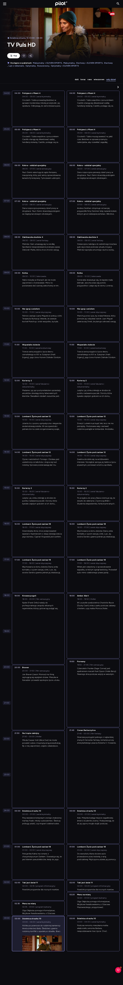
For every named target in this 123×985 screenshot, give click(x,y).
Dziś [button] (77, 79)
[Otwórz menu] (5, 4)
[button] (118, 87)
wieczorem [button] (99, 79)
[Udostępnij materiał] (30, 55)
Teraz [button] (83, 79)
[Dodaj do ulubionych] (24, 55)
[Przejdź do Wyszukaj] (118, 4)
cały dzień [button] (111, 79)
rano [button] (89, 79)
